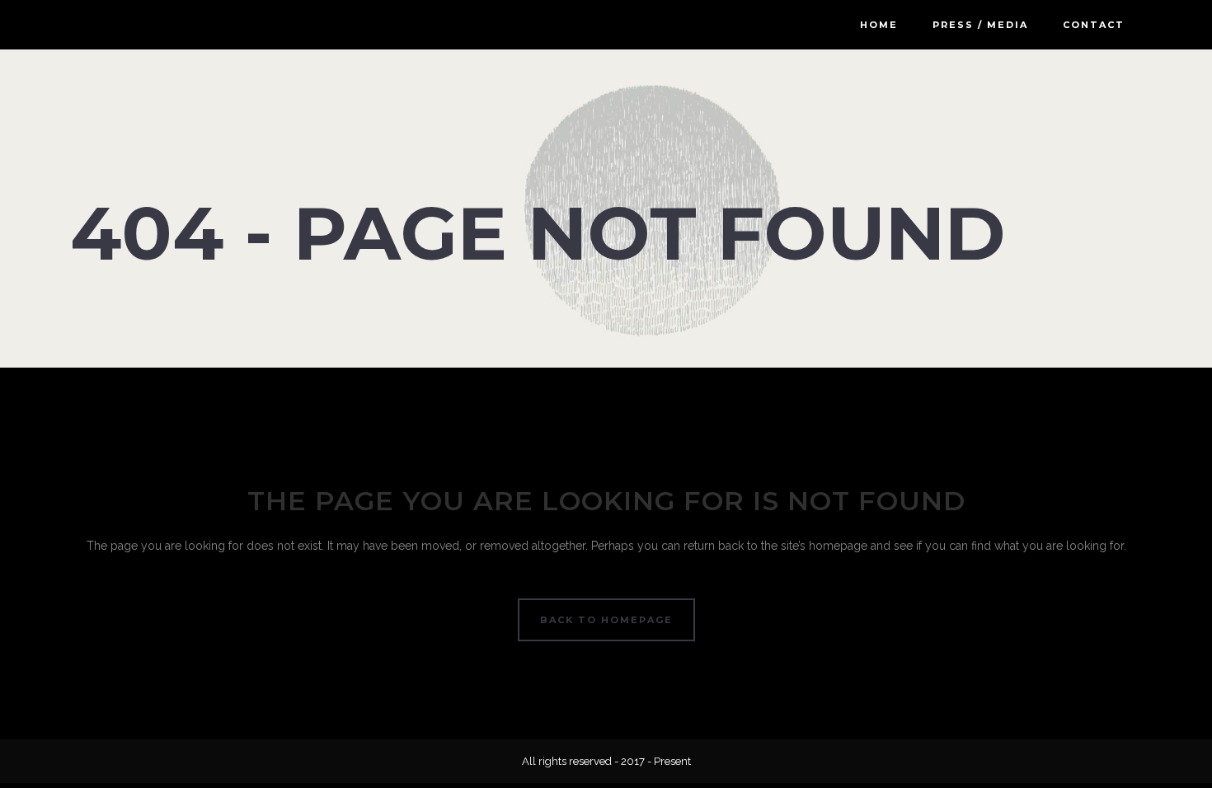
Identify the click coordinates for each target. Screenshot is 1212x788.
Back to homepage (606, 620)
